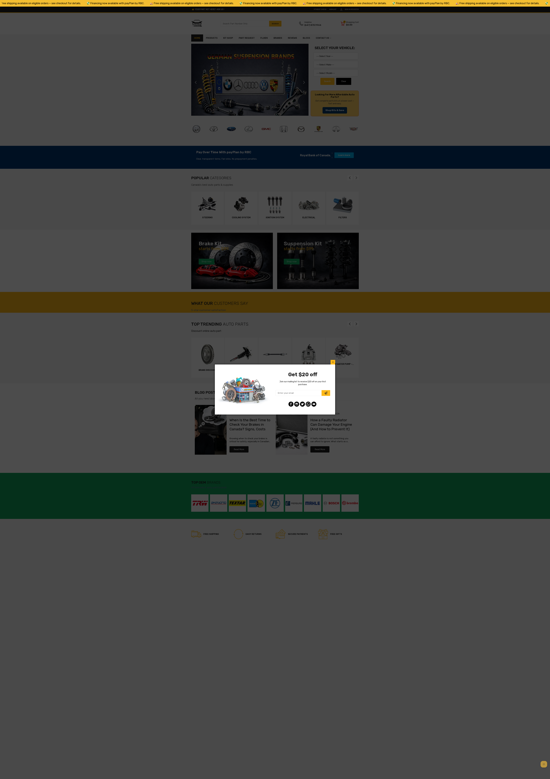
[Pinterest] (308, 404)
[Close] (333, 362)
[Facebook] (290, 404)
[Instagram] (296, 404)
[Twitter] (302, 404)
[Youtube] (313, 404)
